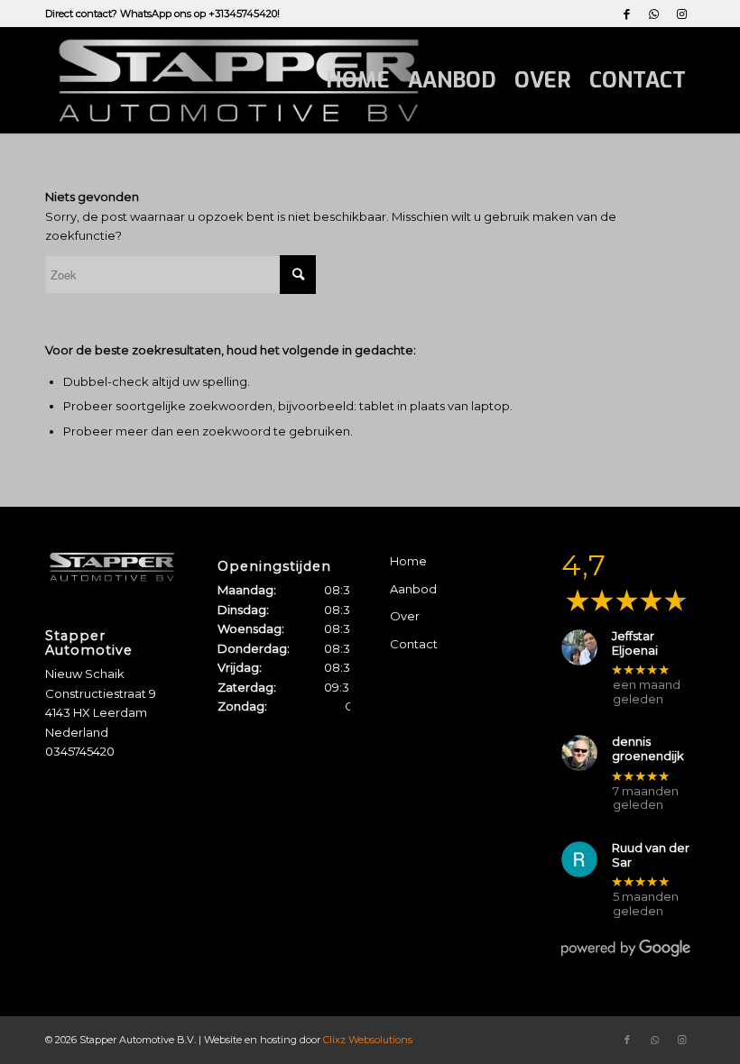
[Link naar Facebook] (627, 13)
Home (408, 561)
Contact (414, 644)
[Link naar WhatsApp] (654, 13)
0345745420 (80, 751)
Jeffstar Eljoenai (635, 643)
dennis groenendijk (648, 749)
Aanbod (413, 589)
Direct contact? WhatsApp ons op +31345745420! (162, 13)
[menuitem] (358, 80)
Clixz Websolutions (367, 1039)
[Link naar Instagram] (681, 13)
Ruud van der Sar (650, 855)
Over (405, 616)
